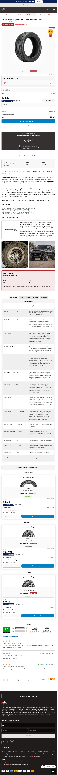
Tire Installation (34, 754)
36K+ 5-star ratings (42, 709)
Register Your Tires (27, 756)
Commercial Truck (36, 762)
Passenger (4, 22)
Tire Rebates (18, 751)
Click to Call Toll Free (29, 696)
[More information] (32, 472)
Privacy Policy (5, 756)
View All (28, 764)
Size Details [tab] (44, 297)
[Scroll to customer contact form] (38, 147)
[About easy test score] (29, 71)
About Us (24, 751)
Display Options (21, 680)
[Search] (43, 9)
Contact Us (11, 751)
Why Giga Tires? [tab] (33, 156)
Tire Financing (31, 751)
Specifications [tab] (13, 297)
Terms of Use (42, 754)
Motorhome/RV (27, 762)
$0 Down (49, 100)
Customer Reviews (24, 754)
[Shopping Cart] (50, 9)
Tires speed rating (8, 335)
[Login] (47, 9)
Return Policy (51, 751)
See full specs (28, 126)
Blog (20, 756)
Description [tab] (22, 156)
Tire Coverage (50, 754)
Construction (5, 764)
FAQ (10, 754)
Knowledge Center (13, 756)
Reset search (32, 14)
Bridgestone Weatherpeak (28, 527)
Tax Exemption (36, 756)
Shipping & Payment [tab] (25, 297)
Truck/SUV (10, 762)
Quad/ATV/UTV (46, 762)
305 (25, 24)
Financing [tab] (35, 297)
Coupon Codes (15, 754)
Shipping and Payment (41, 751)
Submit (28, 736)
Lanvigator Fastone (28, 477)
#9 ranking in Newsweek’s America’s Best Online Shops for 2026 (18, 709)
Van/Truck (16, 762)
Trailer (21, 762)
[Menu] (54, 9)
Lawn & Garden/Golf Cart (15, 764)
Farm (23, 764)
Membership (5, 754)
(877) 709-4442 (35, 283)
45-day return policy (39, 712)
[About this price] (21, 101)
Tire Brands (4, 751)
